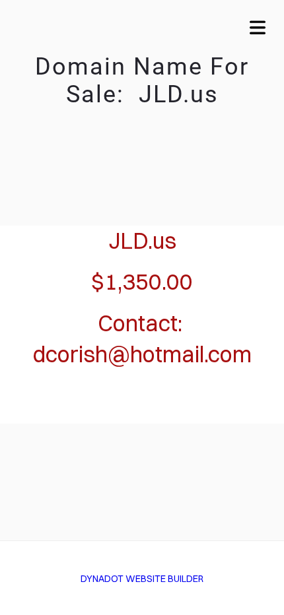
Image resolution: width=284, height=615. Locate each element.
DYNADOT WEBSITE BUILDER (142, 579)
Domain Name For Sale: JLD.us (142, 80)
